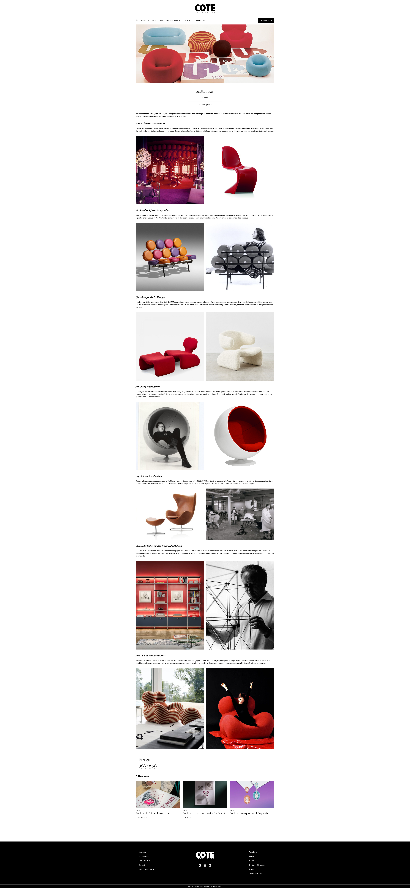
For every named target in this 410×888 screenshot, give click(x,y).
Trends (143, 20)
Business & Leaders (173, 20)
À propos (142, 852)
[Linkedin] (210, 865)
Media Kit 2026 (144, 861)
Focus (154, 20)
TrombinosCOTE (199, 20)
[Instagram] (205, 865)
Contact (142, 865)
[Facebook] (200, 865)
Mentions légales (145, 869)
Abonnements (144, 856)
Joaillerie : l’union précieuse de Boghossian (249, 813)
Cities (161, 20)
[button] (141, 766)
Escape (187, 20)
